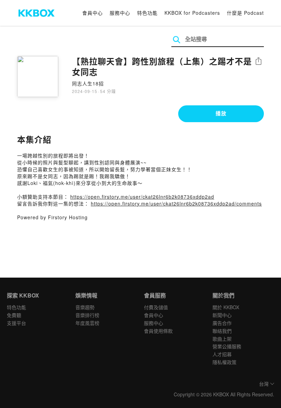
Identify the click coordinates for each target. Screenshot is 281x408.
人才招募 (222, 354)
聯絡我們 (222, 330)
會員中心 (92, 12)
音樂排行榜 (87, 315)
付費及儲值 (156, 307)
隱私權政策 (224, 362)
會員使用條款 (158, 330)
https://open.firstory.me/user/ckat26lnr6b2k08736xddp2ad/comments (176, 203)
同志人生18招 (88, 83)
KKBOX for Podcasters (192, 12)
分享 (258, 61)
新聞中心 (222, 315)
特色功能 (147, 12)
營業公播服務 (226, 346)
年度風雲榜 (87, 322)
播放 (221, 113)
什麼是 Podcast (245, 12)
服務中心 (120, 12)
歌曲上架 (222, 338)
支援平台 (16, 322)
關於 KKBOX (225, 307)
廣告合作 (222, 322)
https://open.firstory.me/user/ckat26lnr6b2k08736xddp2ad (142, 196)
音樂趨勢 (85, 307)
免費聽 (14, 315)
